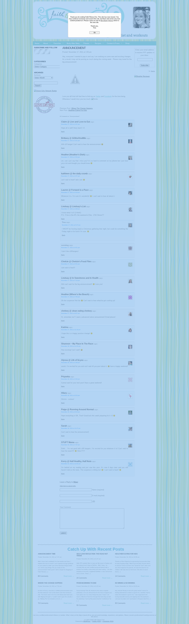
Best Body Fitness (107, 21)
